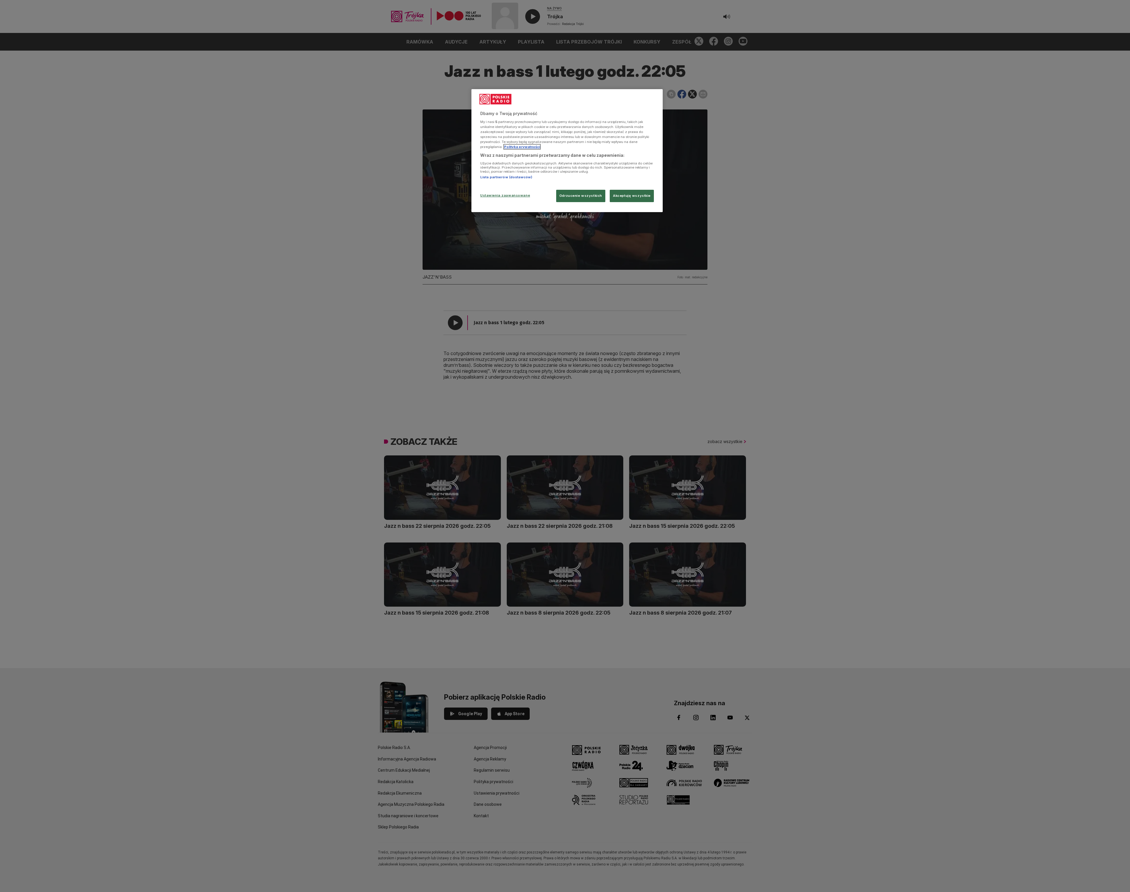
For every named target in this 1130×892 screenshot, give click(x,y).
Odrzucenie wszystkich (580, 196)
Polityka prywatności (522, 147)
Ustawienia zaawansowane (505, 195)
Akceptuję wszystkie (632, 196)
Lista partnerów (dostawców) (506, 177)
